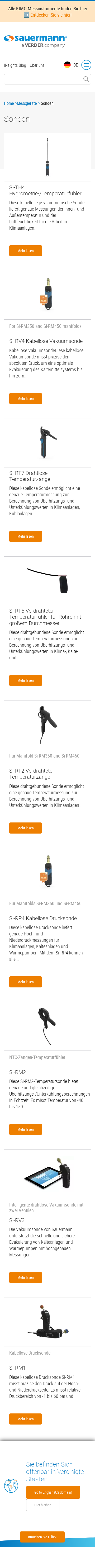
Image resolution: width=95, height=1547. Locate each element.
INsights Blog (15, 65)
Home (9, 103)
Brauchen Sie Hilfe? (42, 1536)
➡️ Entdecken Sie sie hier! (47, 15)
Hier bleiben (42, 1504)
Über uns (37, 65)
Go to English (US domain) (53, 1492)
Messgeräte (27, 103)
